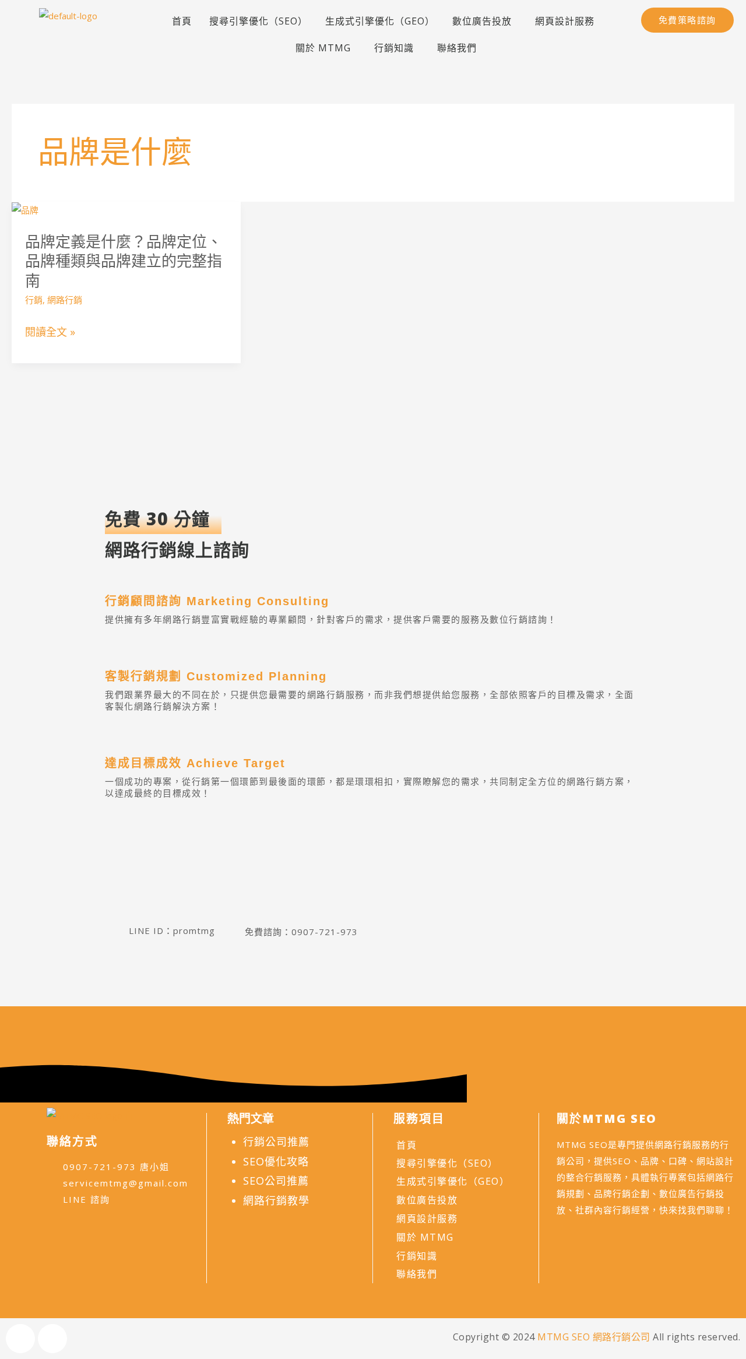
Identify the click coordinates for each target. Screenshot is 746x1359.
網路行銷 (64, 299)
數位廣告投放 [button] (482, 21)
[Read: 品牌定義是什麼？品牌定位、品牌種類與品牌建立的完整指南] (25, 209)
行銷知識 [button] (394, 47)
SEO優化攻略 (276, 1161)
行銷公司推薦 (276, 1142)
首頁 (182, 21)
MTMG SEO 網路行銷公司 (593, 1336)
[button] (485, 21)
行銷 (34, 299)
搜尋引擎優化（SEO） (258, 21)
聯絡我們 (457, 47)
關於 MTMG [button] (323, 47)
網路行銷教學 (276, 1200)
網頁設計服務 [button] (564, 21)
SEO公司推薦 (276, 1181)
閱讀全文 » (50, 332)
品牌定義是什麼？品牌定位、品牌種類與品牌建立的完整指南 (123, 261)
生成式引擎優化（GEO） (380, 21)
